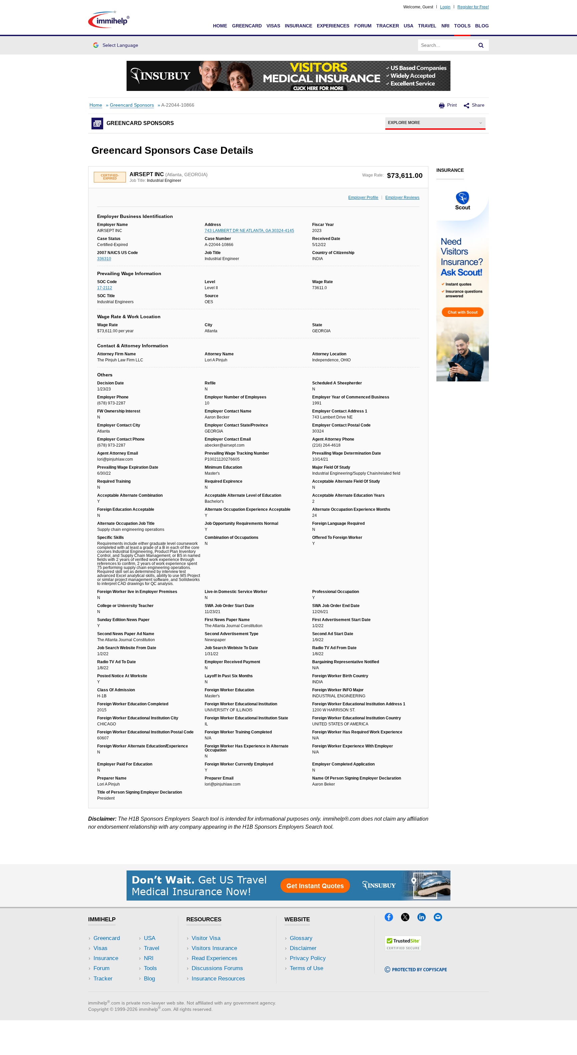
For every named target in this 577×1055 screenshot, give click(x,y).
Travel (427, 25)
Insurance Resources (218, 978)
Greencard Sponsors (132, 105)
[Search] (481, 45)
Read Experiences (214, 958)
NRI (445, 25)
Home (220, 25)
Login (445, 7)
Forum (363, 25)
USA (408, 25)
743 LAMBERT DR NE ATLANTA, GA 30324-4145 (249, 230)
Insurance (298, 25)
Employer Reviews (402, 197)
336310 (104, 258)
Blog (482, 25)
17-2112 (104, 287)
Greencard (247, 25)
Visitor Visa (206, 938)
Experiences (333, 25)
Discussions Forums (217, 968)
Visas (273, 25)
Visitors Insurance (214, 948)
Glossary (301, 938)
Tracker (387, 25)
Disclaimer (303, 948)
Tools (462, 25)
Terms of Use (306, 968)
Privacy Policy (308, 958)
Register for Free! (473, 7)
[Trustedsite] (403, 948)
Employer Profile (363, 197)
